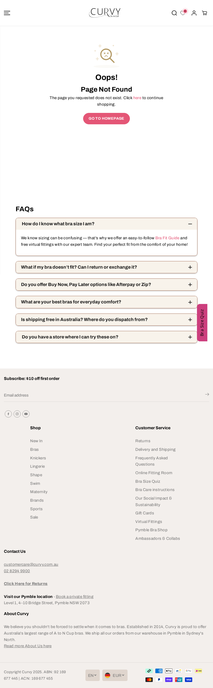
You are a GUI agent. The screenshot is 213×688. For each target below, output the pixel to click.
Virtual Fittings (148, 521)
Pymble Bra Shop (151, 530)
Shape (36, 475)
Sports (36, 509)
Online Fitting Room (153, 473)
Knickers (38, 458)
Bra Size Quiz (147, 481)
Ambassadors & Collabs (157, 538)
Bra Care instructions (155, 489)
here (137, 98)
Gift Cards (144, 513)
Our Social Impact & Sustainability (153, 501)
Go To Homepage (106, 118)
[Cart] (204, 13)
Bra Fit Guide (166, 238)
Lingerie (37, 466)
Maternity (39, 491)
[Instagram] (17, 414)
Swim (35, 483)
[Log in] (194, 13)
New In (36, 441)
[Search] (174, 13)
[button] (7, 13)
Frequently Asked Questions (151, 461)
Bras (34, 449)
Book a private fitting (75, 596)
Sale (34, 517)
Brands (37, 500)
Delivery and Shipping (155, 449)
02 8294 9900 (17, 571)
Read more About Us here (28, 646)
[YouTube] (26, 414)
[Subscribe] (207, 395)
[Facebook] (8, 414)
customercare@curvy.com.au (31, 564)
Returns (142, 441)
